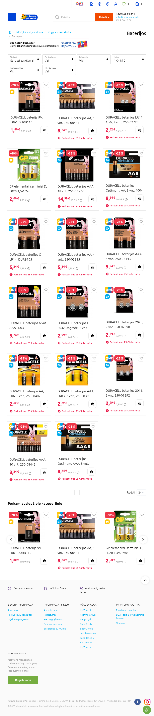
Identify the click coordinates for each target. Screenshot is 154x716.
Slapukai (120, 623)
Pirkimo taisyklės (53, 624)
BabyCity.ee (86, 628)
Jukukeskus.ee (88, 633)
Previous (11, 540)
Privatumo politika (126, 610)
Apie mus (13, 610)
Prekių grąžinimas (53, 619)
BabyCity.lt (86, 619)
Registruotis (23, 680)
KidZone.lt (85, 610)
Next (143, 540)
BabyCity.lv (86, 624)
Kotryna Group (88, 614)
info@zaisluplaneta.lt (127, 17)
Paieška (104, 17)
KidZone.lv (85, 647)
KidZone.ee (86, 642)
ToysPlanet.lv (87, 638)
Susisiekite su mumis (55, 628)
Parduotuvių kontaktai (20, 614)
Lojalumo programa (18, 619)
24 (140, 492)
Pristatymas (50, 614)
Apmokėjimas (51, 610)
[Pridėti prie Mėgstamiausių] (46, 85)
